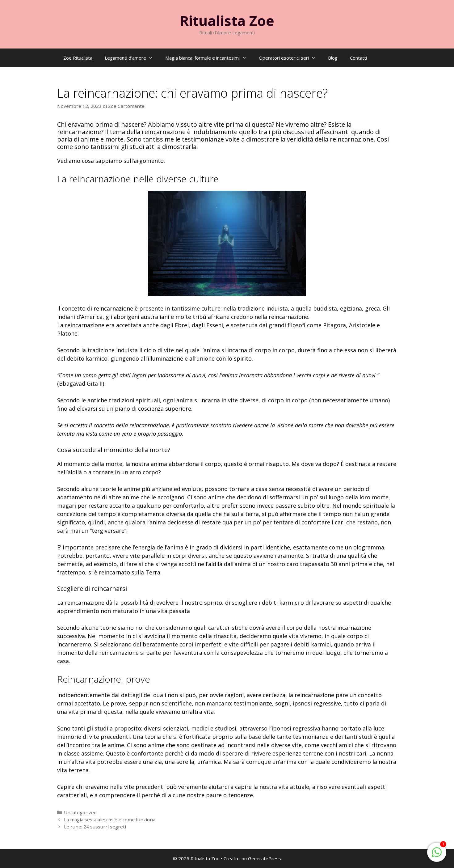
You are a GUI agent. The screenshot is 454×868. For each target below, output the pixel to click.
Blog (333, 58)
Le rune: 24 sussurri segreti (95, 827)
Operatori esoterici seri (284, 58)
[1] (437, 855)
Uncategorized (80, 812)
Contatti (358, 58)
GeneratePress (264, 858)
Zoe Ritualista (77, 58)
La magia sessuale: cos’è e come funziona (109, 819)
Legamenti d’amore (125, 58)
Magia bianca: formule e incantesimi (202, 58)
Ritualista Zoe (227, 20)
